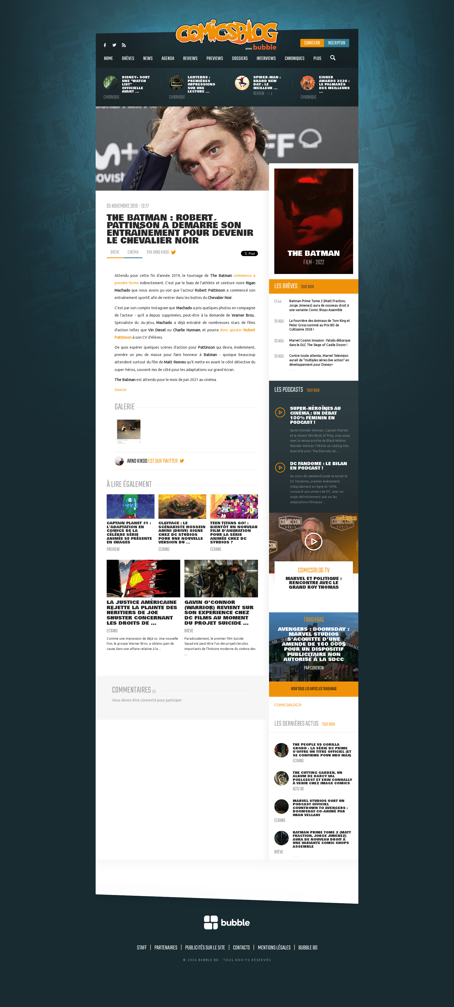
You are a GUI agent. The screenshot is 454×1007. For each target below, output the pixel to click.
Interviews (266, 59)
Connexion (312, 43)
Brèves (128, 59)
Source (120, 389)
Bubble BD (307, 948)
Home (108, 59)
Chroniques (295, 59)
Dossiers (240, 59)
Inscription (336, 43)
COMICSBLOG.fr (288, 705)
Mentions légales (274, 948)
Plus (317, 59)
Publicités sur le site (205, 948)
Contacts (241, 948)
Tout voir (307, 287)
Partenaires (165, 948)
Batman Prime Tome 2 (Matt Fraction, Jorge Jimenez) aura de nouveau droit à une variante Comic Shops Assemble (311, 304)
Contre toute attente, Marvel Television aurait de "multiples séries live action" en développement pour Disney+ (311, 359)
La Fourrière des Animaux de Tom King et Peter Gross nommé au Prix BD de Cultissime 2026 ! (312, 324)
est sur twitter (163, 461)
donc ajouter (231, 330)
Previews (215, 59)
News (148, 59)
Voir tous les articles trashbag (314, 689)
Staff (142, 948)
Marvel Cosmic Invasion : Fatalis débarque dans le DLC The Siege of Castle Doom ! (312, 342)
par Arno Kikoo (158, 252)
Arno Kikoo (137, 461)
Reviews (190, 59)
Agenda (168, 59)
